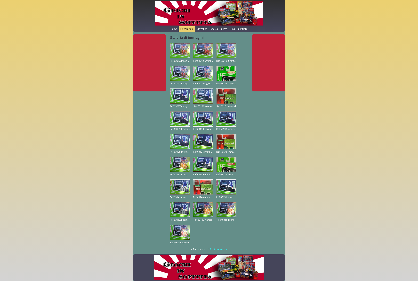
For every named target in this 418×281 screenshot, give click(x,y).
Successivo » (220, 249)
